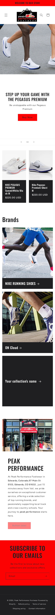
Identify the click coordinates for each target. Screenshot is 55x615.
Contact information (37, 609)
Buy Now (27, 117)
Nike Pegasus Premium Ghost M (40, 187)
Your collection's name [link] (21, 381)
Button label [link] (19, 525)
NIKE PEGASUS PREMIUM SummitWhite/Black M (14, 189)
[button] (6, 15)
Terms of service (39, 604)
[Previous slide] (21, 142)
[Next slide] (34, 142)
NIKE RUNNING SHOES (20, 283)
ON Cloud (11, 347)
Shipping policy (19, 609)
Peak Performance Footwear (26, 600)
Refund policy (24, 604)
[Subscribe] (46, 576)
